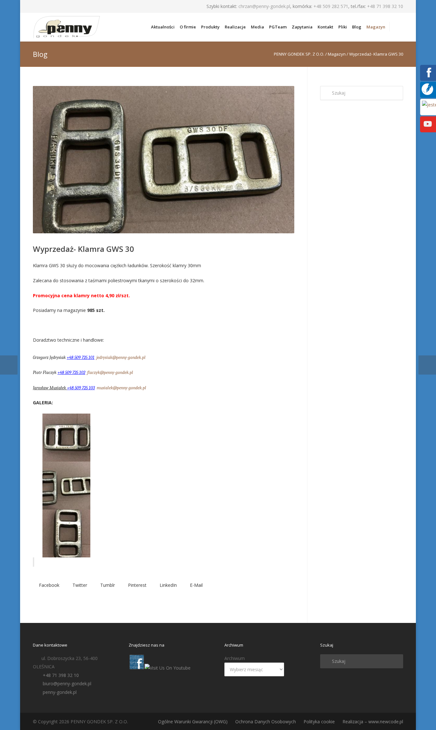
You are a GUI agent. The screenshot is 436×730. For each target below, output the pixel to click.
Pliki (342, 27)
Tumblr (107, 585)
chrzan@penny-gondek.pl (264, 6)
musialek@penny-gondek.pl (121, 388)
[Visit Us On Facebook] (136, 668)
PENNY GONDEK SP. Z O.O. (299, 54)
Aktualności (163, 27)
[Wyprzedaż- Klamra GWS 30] (163, 159)
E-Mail (196, 585)
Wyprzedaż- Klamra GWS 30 (83, 249)
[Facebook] (428, 77)
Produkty (210, 27)
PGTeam (278, 27)
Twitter (79, 585)
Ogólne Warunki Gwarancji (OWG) (193, 721)
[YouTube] (428, 128)
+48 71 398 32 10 (385, 6)
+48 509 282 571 (330, 6)
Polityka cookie (319, 721)
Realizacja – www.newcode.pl (372, 721)
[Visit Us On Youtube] (167, 668)
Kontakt (325, 27)
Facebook (48, 585)
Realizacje (235, 27)
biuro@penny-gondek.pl (67, 683)
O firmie (188, 27)
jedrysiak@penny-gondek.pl (121, 357)
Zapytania (302, 27)
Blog (356, 27)
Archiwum (234, 658)
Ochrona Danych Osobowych (265, 721)
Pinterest (137, 585)
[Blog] (427, 93)
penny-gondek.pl (60, 692)
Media (257, 27)
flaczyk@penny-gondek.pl (110, 372)
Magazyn (375, 27)
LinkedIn (167, 585)
